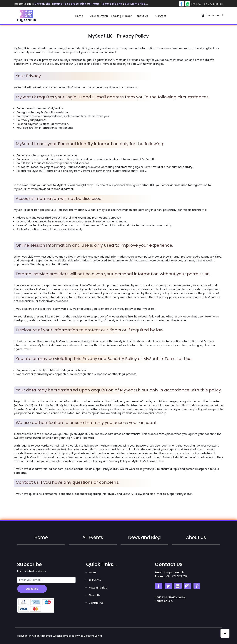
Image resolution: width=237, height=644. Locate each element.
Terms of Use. (164, 601)
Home (79, 16)
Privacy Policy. (177, 597)
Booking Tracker (121, 16)
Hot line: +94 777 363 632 (207, 4)
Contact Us (96, 603)
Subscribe (32, 589)
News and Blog (144, 537)
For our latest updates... (32, 571)
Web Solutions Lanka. (90, 635)
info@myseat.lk (24, 3)
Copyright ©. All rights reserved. (59, 635)
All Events (92, 537)
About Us (142, 16)
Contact (160, 16)
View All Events (99, 16)
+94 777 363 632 (176, 576)
